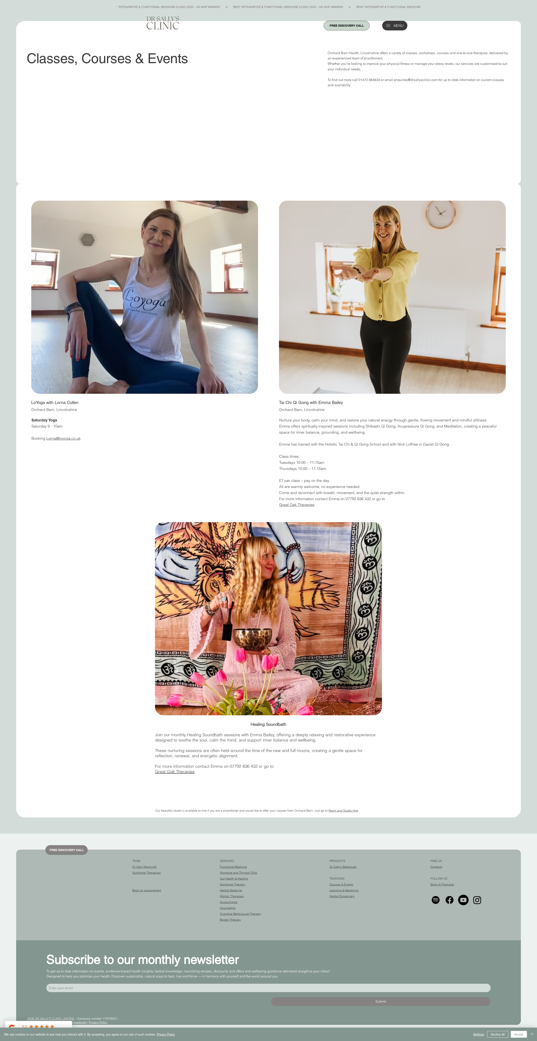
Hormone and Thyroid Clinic (238, 873)
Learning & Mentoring (344, 890)
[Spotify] (435, 900)
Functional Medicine (233, 867)
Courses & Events (341, 884)
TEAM (136, 861)
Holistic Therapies (232, 896)
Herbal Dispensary (342, 896)
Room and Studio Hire (343, 810)
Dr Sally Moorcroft (144, 867)
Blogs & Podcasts (442, 884)
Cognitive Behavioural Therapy (240, 914)
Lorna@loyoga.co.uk (63, 438)
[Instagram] (477, 900)
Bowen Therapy (230, 920)
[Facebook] (449, 900)
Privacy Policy (98, 1022)
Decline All (498, 1034)
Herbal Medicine (231, 890)
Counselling (228, 908)
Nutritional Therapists (146, 873)
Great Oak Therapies (296, 504)
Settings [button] (478, 1034)
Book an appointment (146, 890)
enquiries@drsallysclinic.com (416, 80)
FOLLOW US (438, 878)
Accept (518, 1034)
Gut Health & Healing (234, 878)
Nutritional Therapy (232, 884)
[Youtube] (463, 900)
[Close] (531, 1034)
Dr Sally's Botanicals (343, 867)
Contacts (436, 867)
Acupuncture (228, 902)
